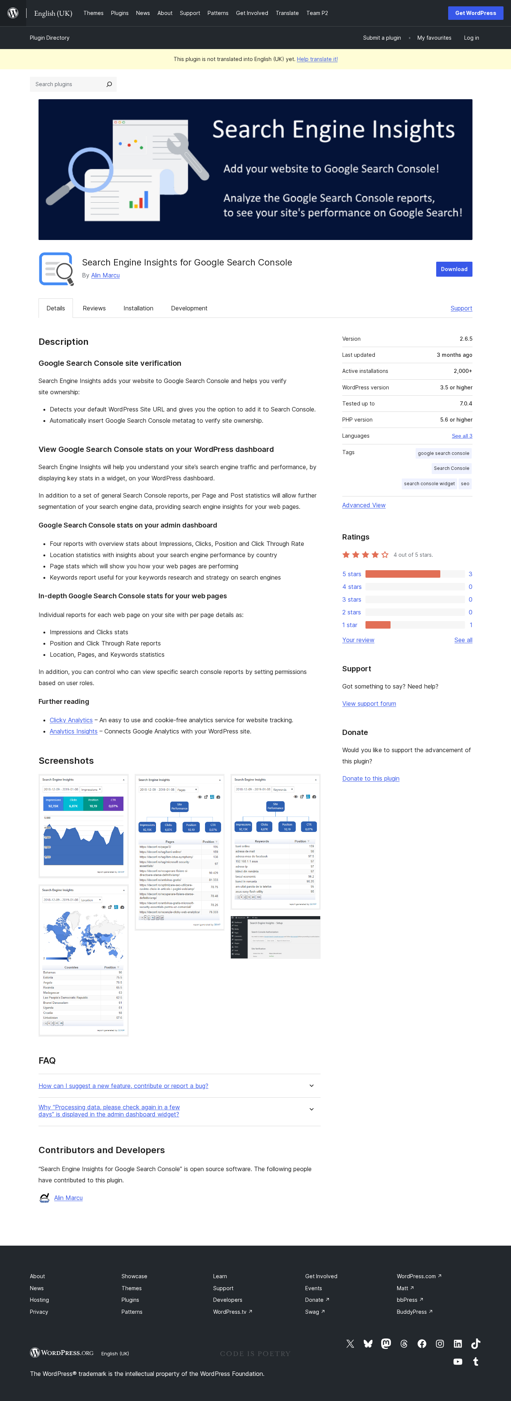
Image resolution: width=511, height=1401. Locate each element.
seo (465, 483)
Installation (138, 308)
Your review (358, 640)
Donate (317, 1300)
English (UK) (115, 1353)
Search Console (451, 468)
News (37, 1288)
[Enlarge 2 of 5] (118, 894)
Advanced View (364, 505)
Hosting (39, 1300)
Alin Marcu (105, 275)
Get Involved (321, 1276)
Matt (405, 1288)
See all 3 (462, 436)
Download (454, 269)
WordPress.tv (233, 1312)
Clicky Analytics (71, 720)
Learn (220, 1276)
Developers (227, 1300)
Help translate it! (317, 59)
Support (461, 308)
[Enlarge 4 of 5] (310, 784)
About (37, 1276)
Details (55, 308)
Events (313, 1288)
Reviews (94, 308)
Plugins (130, 1300)
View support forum (369, 703)
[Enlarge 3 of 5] (214, 784)
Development (189, 308)
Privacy (39, 1312)
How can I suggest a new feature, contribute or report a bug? (123, 1086)
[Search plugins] (109, 84)
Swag (315, 1312)
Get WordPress (475, 13)
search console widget (429, 483)
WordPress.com (419, 1276)
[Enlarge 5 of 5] (310, 926)
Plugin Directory (50, 37)
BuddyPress (415, 1312)
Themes (132, 1288)
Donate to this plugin (371, 778)
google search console (443, 453)
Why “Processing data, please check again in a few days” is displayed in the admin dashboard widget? (109, 1111)
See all (463, 640)
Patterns (132, 1312)
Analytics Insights (74, 731)
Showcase (134, 1276)
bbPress (410, 1300)
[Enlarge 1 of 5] (118, 784)
